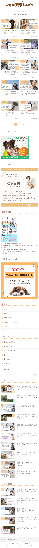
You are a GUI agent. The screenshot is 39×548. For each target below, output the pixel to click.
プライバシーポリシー (16, 543)
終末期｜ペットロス (10, 322)
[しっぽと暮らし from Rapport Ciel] (19, 6)
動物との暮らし (9, 318)
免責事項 (26, 543)
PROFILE (7, 326)
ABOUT (6, 314)
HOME (6, 309)
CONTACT (7, 331)
